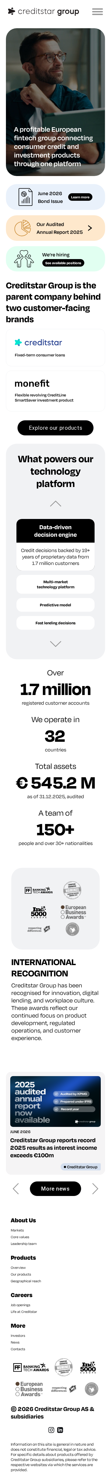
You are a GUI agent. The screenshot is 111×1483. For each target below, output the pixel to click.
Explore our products (55, 428)
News (15, 1342)
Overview (18, 1267)
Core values (20, 1237)
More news (55, 1188)
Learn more (80, 197)
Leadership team (24, 1243)
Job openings (20, 1305)
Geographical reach (26, 1281)
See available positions (63, 263)
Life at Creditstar (24, 1311)
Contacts (18, 1349)
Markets (17, 1230)
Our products (21, 1274)
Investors (18, 1335)
